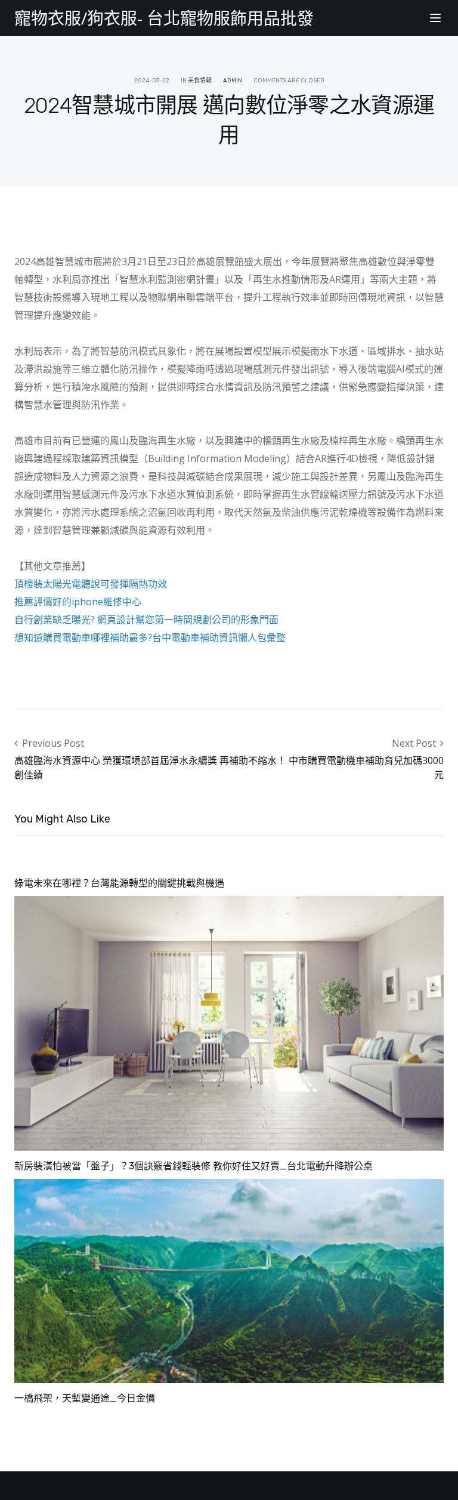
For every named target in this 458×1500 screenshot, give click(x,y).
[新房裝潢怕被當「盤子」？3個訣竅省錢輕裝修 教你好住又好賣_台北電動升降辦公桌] (229, 1022)
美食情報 (200, 80)
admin (232, 80)
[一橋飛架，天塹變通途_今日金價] (229, 1280)
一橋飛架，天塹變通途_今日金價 (84, 1398)
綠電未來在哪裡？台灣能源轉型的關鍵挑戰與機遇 (119, 883)
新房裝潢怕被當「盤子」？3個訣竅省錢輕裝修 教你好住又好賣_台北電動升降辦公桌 (193, 1166)
